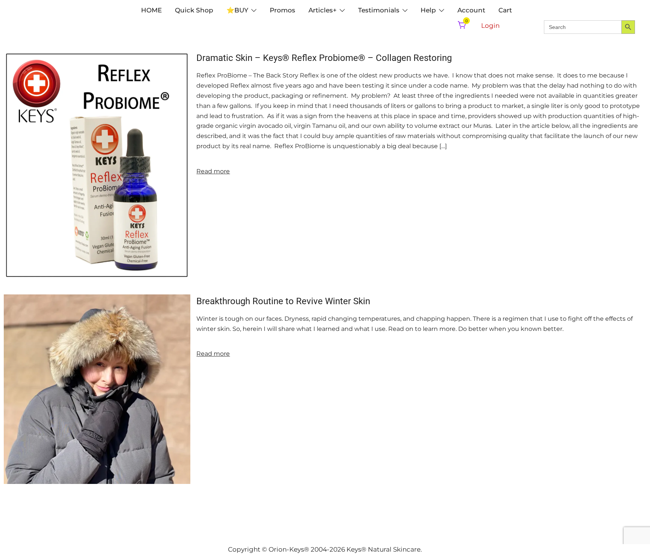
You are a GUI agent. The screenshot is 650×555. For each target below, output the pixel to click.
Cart (505, 10)
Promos (282, 10)
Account (471, 10)
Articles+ (322, 10)
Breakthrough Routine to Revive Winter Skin (283, 301)
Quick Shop (194, 10)
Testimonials (378, 10)
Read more (213, 171)
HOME (151, 10)
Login (490, 25)
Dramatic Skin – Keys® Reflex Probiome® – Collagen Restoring (324, 58)
